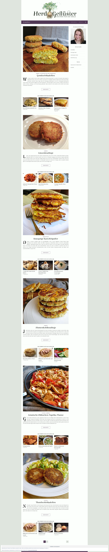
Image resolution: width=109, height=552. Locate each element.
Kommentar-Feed (74, 55)
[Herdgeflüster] (54, 11)
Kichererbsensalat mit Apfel (45, 446)
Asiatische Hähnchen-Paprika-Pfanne (46, 415)
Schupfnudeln (26, 446)
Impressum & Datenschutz (76, 64)
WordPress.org (74, 57)
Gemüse (38, 73)
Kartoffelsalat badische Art (29, 108)
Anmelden (73, 49)
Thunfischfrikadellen (46, 502)
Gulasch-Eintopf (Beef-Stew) (30, 184)
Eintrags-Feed (73, 52)
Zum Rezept (46, 89)
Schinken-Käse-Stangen (44, 108)
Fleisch (44, 413)
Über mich (81, 22)
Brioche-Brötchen (58, 533)
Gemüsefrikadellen (46, 75)
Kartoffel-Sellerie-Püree (29, 358)
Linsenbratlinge (45, 153)
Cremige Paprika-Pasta (60, 184)
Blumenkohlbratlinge (46, 327)
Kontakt (72, 67)
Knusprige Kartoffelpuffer (46, 239)
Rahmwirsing (42, 533)
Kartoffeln (46, 236)
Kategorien (73, 22)
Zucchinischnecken (43, 184)
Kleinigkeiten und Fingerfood (48, 73)
